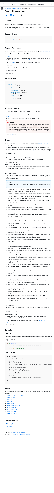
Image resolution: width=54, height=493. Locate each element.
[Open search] (51, 4)
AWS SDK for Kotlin (11, 407)
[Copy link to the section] (3, 34)
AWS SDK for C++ (11, 399)
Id (11, 89)
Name (11, 93)
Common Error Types (43, 143)
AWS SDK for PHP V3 (12, 409)
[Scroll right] (45, 4)
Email (12, 87)
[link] (26, 8)
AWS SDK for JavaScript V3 (13, 405)
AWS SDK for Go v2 (11, 401)
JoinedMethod (14, 90)
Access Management (35, 150)
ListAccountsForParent (27, 59)
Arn (11, 85)
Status (12, 98)
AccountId (11, 39)
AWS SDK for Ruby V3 (12, 413)
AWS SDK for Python (12, 411)
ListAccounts (17, 59)
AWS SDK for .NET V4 (12, 397)
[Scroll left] (11, 4)
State (12, 97)
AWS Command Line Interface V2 (15, 395)
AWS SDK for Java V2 (12, 403)
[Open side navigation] (2, 8)
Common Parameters (46, 51)
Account (10, 84)
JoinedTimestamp (15, 92)
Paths (12, 95)
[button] (8, 20)
